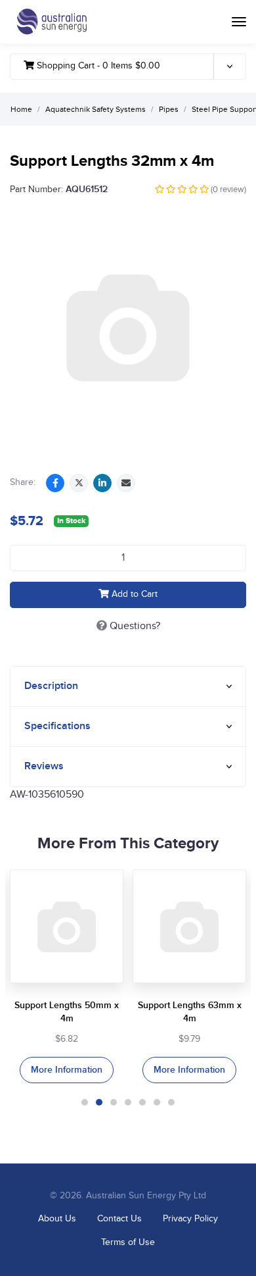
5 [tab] (142, 1102)
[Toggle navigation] (239, 22)
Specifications (57, 726)
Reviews (44, 766)
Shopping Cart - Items (97, 66)
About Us (57, 1218)
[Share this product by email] (126, 483)
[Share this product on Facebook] (55, 483)
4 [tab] (128, 1102)
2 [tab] (99, 1102)
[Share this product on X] (79, 483)
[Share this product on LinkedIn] (102, 483)
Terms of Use (128, 1242)
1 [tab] (84, 1102)
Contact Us (119, 1218)
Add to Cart (133, 594)
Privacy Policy (190, 1218)
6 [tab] (157, 1102)
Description (51, 686)
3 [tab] (113, 1102)
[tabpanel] (66, 976)
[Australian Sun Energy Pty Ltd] (51, 21)
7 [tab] (171, 1102)
